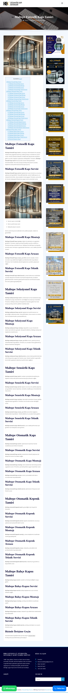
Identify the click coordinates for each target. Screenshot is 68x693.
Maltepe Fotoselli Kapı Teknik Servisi (17, 89)
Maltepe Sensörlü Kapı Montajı (16, 104)
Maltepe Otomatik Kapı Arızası (16, 116)
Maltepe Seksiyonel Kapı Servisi (16, 93)
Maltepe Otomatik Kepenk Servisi (17, 122)
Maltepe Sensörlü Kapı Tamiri (14, 101)
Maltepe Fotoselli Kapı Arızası (16, 87)
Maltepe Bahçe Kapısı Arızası (16, 135)
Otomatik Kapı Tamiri (50, 690)
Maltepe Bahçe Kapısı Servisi (16, 131)
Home (26, 20)
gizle (21, 78)
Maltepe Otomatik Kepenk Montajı (17, 123)
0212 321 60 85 (42, 668)
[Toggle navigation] (62, 3)
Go (63, 679)
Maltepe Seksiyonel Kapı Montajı (16, 95)
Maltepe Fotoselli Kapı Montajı (16, 85)
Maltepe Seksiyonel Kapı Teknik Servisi (18, 99)
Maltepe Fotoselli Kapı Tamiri (37, 20)
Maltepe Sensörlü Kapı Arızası (16, 106)
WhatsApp (10, 688)
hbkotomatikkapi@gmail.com (45, 662)
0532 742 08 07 (41, 664)
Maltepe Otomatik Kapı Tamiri (14, 110)
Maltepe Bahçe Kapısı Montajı (16, 133)
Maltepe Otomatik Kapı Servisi (16, 112)
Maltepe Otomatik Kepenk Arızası (17, 125)
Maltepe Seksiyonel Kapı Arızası (16, 97)
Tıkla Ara (60, 688)
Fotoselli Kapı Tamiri (27, 690)
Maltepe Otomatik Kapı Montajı (16, 114)
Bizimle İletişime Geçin (14, 139)
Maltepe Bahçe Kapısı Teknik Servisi (17, 137)
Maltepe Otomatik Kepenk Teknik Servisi (18, 127)
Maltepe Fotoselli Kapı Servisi (16, 83)
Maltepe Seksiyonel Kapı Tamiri (14, 91)
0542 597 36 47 (41, 666)
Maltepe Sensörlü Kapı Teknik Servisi (18, 108)
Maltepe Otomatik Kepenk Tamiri (14, 120)
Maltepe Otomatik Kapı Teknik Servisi (18, 118)
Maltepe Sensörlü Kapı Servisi (16, 103)
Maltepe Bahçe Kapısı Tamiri (13, 129)
